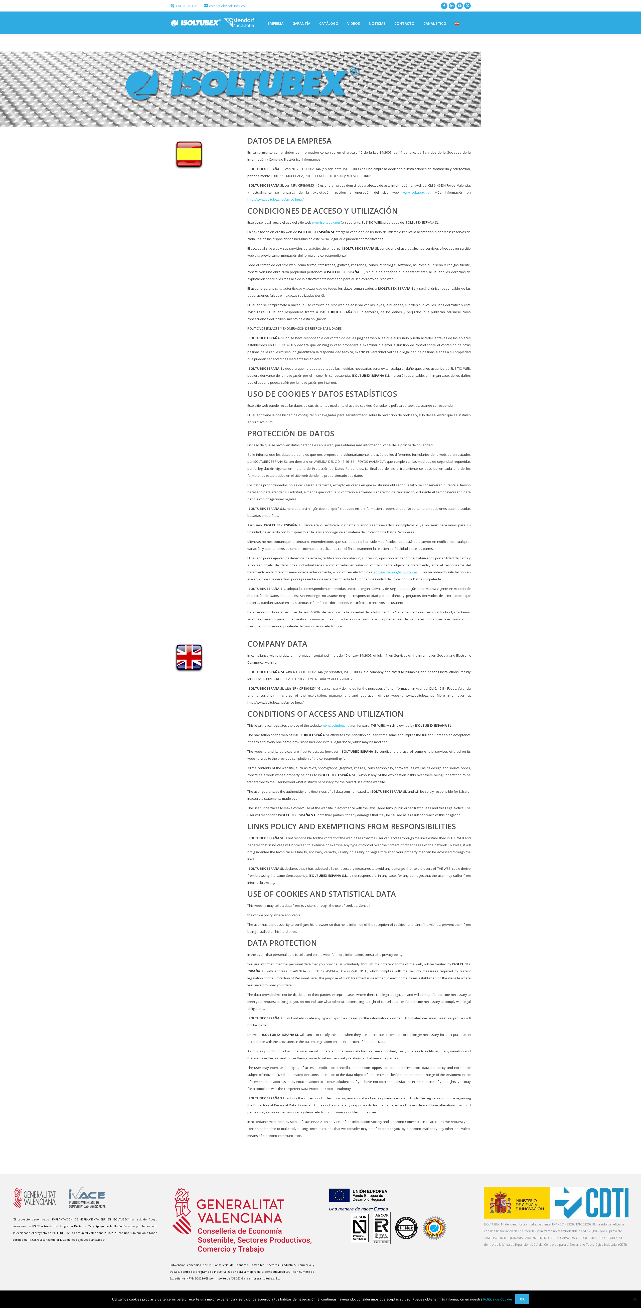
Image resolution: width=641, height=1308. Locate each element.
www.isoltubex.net (416, 192)
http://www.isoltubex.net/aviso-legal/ (275, 199)
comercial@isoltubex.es (227, 6)
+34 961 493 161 (187, 6)
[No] (634, 1299)
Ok (522, 1299)
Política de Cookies (498, 1299)
